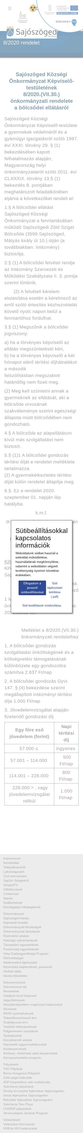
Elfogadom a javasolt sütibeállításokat (32, 587)
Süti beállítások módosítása (41, 605)
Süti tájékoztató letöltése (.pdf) (54, 589)
